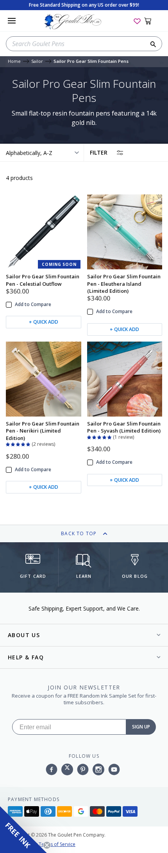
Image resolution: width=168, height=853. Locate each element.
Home (14, 61)
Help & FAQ (26, 657)
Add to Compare (33, 304)
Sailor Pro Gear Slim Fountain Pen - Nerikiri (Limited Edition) (42, 431)
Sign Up (141, 726)
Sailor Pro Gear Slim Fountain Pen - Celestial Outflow (42, 280)
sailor (37, 61)
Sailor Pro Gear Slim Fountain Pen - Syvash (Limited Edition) (124, 427)
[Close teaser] (47, 845)
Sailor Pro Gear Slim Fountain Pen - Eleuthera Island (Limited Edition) (124, 283)
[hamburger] (12, 21)
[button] (19, 443)
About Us (24, 635)
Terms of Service (57, 844)
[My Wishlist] (137, 20)
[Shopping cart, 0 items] (152, 21)
